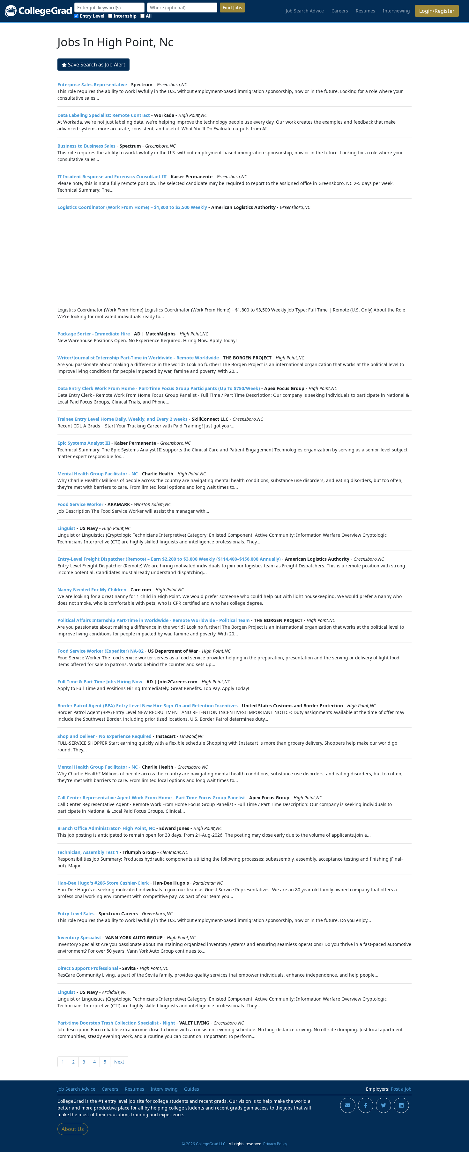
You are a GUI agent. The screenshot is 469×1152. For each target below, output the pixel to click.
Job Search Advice (305, 11)
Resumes (365, 11)
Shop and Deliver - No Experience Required (104, 736)
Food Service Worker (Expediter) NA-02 (100, 651)
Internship (125, 16)
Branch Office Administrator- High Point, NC (106, 828)
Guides (191, 1089)
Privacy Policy (275, 1143)
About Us (73, 1129)
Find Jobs (232, 7)
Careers (339, 11)
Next (119, 1062)
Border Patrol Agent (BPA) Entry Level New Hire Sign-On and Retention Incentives (147, 706)
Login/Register (437, 10)
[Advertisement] (234, 258)
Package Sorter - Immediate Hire (93, 334)
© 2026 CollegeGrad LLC (204, 1143)
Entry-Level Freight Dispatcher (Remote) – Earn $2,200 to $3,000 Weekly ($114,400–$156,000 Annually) (169, 559)
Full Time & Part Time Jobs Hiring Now (99, 682)
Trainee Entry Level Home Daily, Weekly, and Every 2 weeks (122, 419)
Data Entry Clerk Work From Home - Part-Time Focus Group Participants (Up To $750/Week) (158, 388)
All (149, 16)
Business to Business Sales (86, 146)
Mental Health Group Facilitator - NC (97, 474)
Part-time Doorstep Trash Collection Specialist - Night (116, 1023)
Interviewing (396, 11)
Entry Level (92, 16)
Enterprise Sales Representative (92, 84)
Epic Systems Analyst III (83, 443)
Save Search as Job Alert (96, 64)
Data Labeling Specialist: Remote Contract (103, 115)
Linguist (66, 528)
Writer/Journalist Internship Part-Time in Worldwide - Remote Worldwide (138, 358)
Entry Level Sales (75, 913)
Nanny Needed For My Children (91, 590)
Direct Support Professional (87, 968)
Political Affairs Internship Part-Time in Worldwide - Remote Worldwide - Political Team (153, 620)
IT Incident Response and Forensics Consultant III (112, 176)
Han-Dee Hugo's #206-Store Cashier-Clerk (103, 883)
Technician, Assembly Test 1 (87, 852)
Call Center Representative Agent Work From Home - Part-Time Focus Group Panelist (151, 798)
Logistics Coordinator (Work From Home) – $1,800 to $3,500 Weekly (132, 207)
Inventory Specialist (79, 937)
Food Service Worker (80, 504)
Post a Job (401, 1089)
